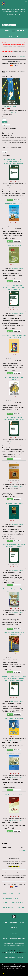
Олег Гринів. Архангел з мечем (14, 718)
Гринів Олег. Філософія (14, 753)
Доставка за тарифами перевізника (12, 112)
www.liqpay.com (18, 863)
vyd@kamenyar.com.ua (21, 56)
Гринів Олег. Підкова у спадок (14, 503)
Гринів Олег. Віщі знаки (14, 245)
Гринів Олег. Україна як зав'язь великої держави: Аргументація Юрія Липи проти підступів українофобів (14, 678)
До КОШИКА (22, 850)
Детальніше (17, 199)
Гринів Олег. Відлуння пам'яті (14, 203)
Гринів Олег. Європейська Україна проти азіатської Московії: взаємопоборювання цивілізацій (14, 161)
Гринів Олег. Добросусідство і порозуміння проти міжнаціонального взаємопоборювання (14, 287)
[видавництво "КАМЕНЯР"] (3, 3)
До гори (14, 933)
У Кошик (10, 199)
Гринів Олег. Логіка (14, 463)
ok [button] (3, 973)
